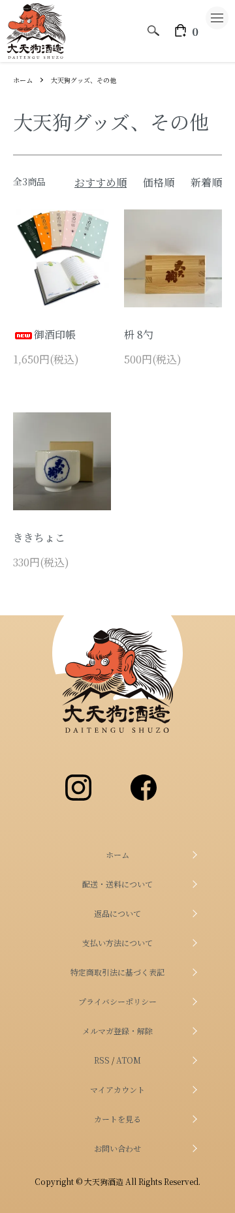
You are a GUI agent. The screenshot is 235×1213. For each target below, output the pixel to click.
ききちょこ (39, 537)
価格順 (158, 182)
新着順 (206, 182)
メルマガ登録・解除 (117, 1030)
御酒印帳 (55, 334)
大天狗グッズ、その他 (83, 80)
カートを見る (117, 1118)
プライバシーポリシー (117, 1001)
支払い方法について (117, 942)
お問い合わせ (117, 1148)
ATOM (128, 1060)
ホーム (23, 80)
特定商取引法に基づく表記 (117, 971)
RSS (102, 1060)
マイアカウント (117, 1089)
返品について (117, 913)
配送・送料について (117, 883)
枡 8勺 (138, 334)
